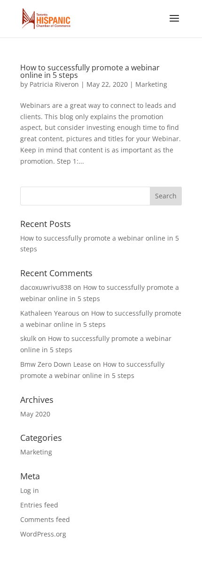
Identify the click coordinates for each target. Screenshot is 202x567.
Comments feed (45, 519)
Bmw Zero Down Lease (55, 364)
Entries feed (39, 504)
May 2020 (35, 413)
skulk (28, 338)
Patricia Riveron (54, 84)
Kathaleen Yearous (49, 313)
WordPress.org (43, 533)
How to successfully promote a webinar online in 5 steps (90, 71)
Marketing (151, 84)
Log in (29, 490)
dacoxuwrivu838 (45, 287)
